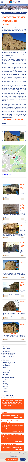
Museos (5, 381)
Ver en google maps (6, 174)
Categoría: (5, 350)
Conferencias (6, 365)
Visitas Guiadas (7, 385)
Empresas (5, 367)
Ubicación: (5, 346)
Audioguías (6, 372)
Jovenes (5, 379)
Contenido (5, 390)
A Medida (5, 391)
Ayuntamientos (7, 370)
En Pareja (5, 374)
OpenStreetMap (18, 168)
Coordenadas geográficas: (9, 353)
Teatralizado (6, 388)
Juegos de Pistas (7, 364)
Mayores (5, 386)
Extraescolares (7, 369)
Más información (12, 459)
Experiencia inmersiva (9, 362)
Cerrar (23, 459)
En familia (5, 383)
